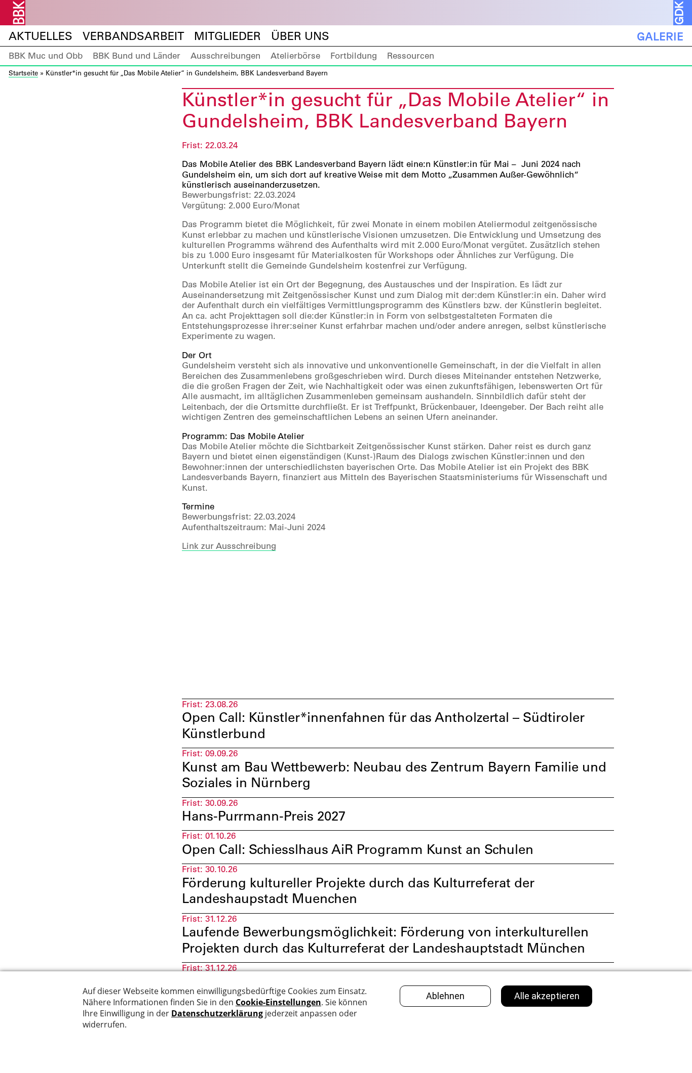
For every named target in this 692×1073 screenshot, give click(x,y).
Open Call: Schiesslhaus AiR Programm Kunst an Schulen (357, 849)
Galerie (660, 36)
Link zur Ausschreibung (229, 546)
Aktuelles (40, 36)
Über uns (300, 36)
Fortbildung (353, 56)
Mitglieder (227, 36)
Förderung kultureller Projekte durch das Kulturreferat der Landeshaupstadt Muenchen (358, 891)
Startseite (23, 72)
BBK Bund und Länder (136, 56)
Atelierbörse (295, 56)
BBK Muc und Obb (46, 56)
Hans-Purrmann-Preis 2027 (263, 816)
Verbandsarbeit (133, 36)
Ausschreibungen (225, 56)
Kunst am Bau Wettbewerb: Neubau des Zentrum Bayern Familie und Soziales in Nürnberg (394, 775)
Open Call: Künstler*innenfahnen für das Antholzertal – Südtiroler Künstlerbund (383, 725)
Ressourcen (410, 56)
